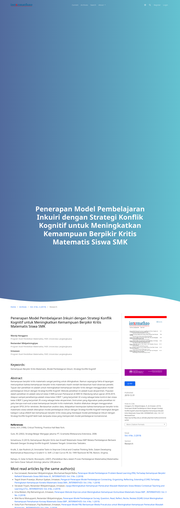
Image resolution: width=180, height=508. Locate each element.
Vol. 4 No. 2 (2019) (38, 307)
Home (13, 307)
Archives (84, 5)
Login (165, 5)
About (101, 5)
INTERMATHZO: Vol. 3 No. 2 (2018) (67, 476)
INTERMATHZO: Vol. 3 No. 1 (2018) (84, 482)
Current (75, 5)
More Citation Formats (135, 424)
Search (93, 5)
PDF (130, 384)
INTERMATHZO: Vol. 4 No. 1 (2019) (84, 501)
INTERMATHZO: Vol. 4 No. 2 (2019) (44, 488)
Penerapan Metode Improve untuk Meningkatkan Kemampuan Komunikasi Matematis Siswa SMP (100, 492)
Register (157, 5)
